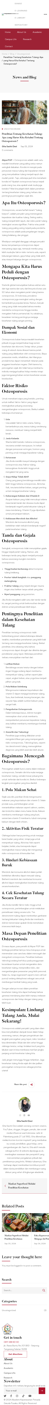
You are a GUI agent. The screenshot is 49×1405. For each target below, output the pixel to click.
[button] (15, 1354)
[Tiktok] (23, 1396)
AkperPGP (7, 160)
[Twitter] (5, 1396)
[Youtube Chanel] (30, 1396)
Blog (12, 54)
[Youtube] (28, 1115)
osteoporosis (18, 957)
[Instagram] (20, 1115)
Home (4, 54)
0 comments (7, 150)
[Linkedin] (24, 1115)
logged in (18, 1265)
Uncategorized (23, 54)
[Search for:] (24, 1290)
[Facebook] (11, 1396)
